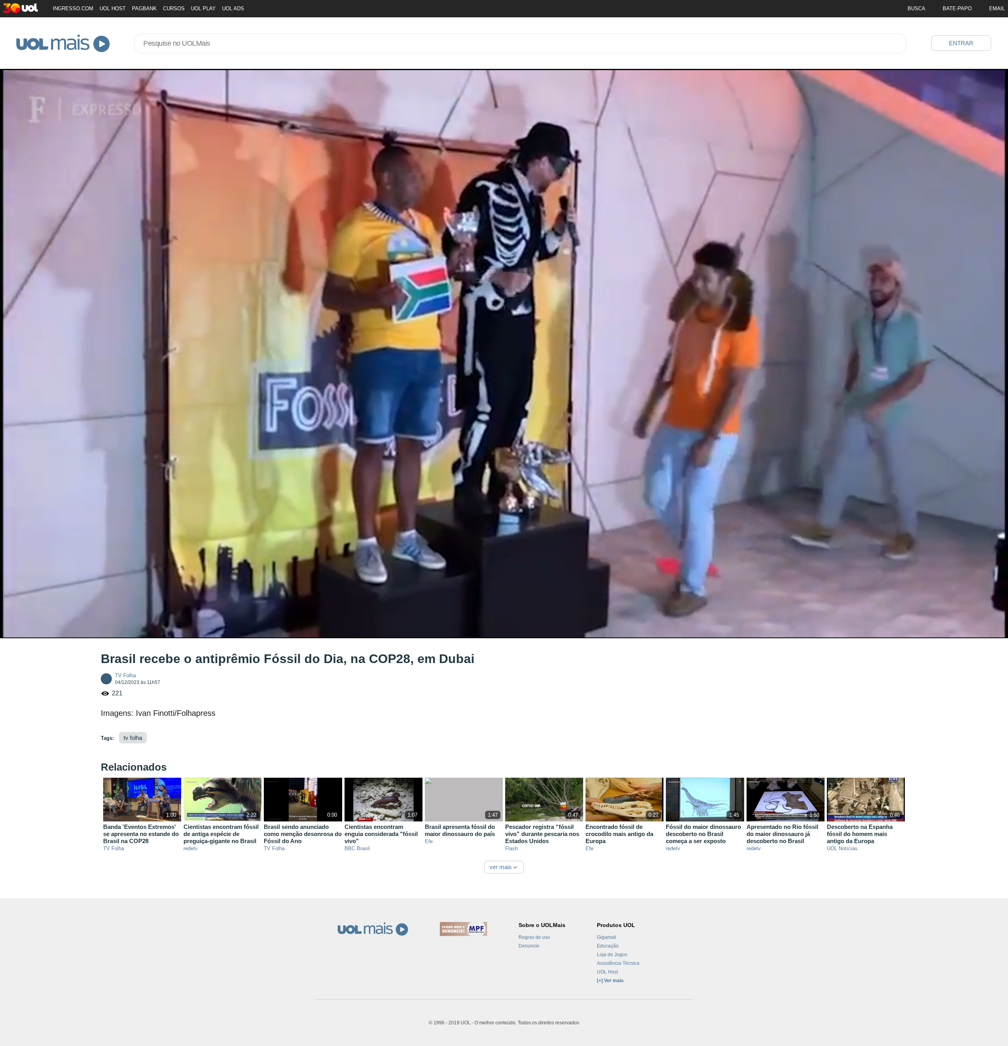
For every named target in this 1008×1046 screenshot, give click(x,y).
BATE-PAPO (957, 8)
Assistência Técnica (618, 963)
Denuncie (529, 946)
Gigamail (606, 937)
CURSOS (174, 8)
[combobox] (520, 43)
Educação (608, 946)
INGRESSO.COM (73, 8)
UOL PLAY (203, 8)
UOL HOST (113, 8)
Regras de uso (534, 937)
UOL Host (607, 972)
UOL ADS (233, 8)
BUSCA (916, 8)
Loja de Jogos (612, 954)
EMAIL (997, 8)
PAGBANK (144, 8)
